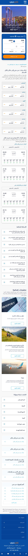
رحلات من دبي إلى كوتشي (18, 499)
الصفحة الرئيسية (23, 64)
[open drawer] (25, 1)
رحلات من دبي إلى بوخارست (17, 493)
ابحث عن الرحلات (13, 56)
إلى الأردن (11, 64)
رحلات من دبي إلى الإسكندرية (17, 491)
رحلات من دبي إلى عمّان (18, 441)
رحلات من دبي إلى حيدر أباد (18, 496)
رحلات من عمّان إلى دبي (18, 477)
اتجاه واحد (12, 36)
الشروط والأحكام (11, 548)
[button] (14, 232)
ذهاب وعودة (20, 36)
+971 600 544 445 (14, 550)
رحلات (16, 64)
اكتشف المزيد (17, 323)
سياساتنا (19, 548)
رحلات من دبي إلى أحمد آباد (17, 488)
